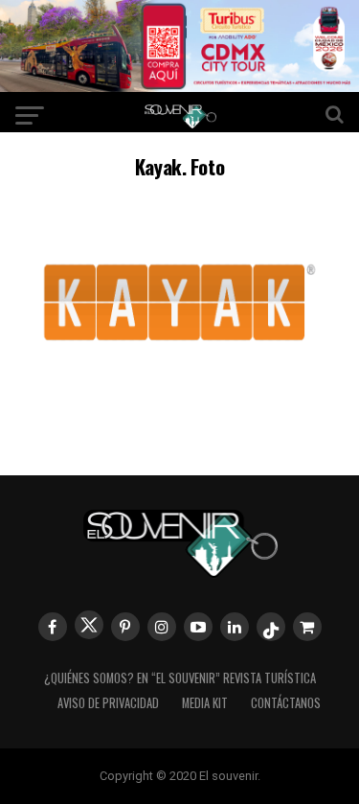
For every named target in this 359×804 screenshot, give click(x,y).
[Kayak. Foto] (180, 406)
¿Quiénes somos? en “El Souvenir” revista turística (180, 678)
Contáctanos (286, 703)
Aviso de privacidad (108, 703)
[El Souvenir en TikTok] (271, 626)
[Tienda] (307, 626)
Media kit (205, 703)
